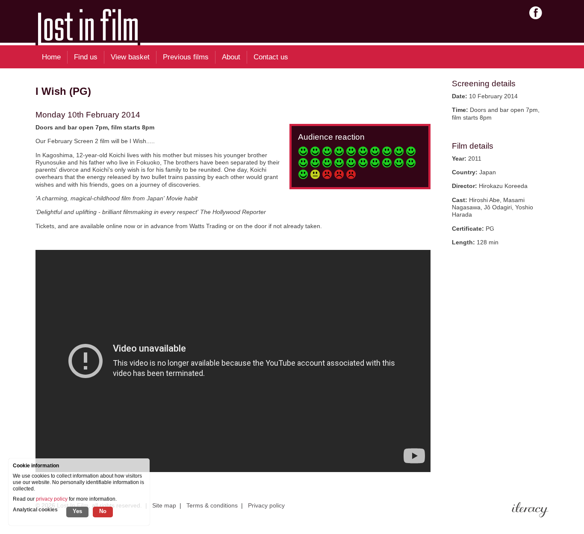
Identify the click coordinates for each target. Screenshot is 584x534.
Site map (164, 505)
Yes (77, 511)
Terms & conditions (212, 505)
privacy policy (52, 499)
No (102, 511)
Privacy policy (266, 505)
